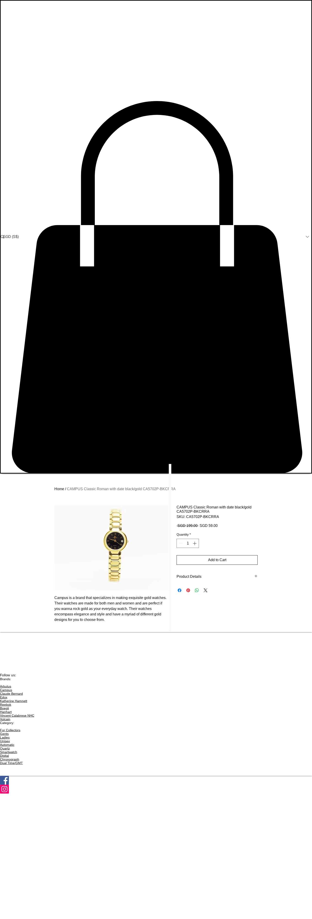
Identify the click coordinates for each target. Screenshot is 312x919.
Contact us (8, 667)
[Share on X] (205, 590)
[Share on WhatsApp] (197, 590)
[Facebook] (156, 780)
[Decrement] (180, 543)
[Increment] (195, 543)
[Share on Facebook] (179, 590)
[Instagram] (156, 789)
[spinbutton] (188, 543)
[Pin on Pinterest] (188, 590)
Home (59, 489)
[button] (156, 287)
